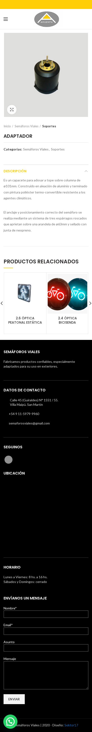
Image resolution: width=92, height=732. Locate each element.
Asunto (9, 642)
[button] (10, 722)
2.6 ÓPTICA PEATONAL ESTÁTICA (25, 320)
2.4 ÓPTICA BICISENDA (67, 320)
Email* (8, 625)
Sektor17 (71, 725)
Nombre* (10, 608)
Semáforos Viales (26, 126)
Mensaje (10, 659)
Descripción (15, 171)
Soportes (49, 126)
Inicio (7, 126)
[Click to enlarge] (12, 109)
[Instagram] (46, 4)
